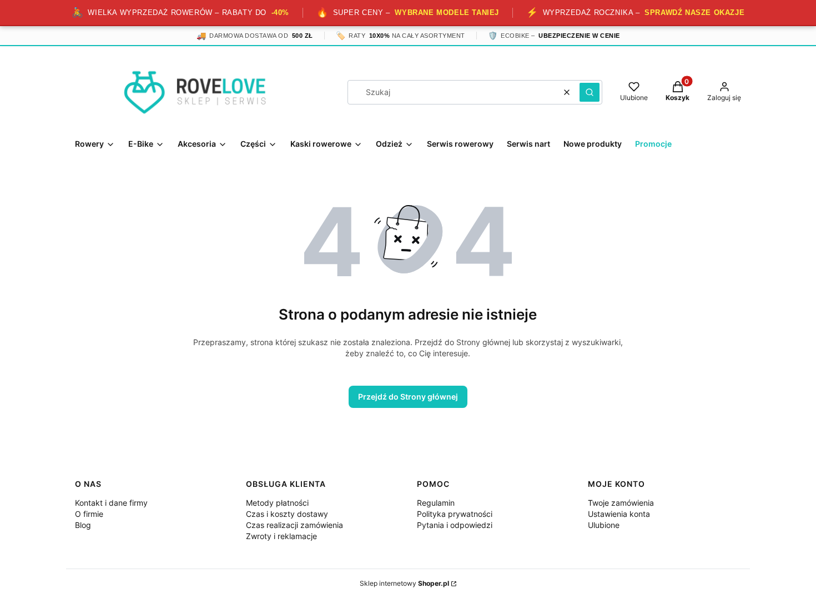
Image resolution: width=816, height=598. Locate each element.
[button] (590, 92)
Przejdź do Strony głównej (408, 396)
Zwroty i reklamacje (281, 536)
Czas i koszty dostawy (287, 514)
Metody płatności (277, 502)
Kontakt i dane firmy (111, 502)
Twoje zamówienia (621, 502)
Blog (83, 525)
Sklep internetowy (404, 583)
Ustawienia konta (619, 514)
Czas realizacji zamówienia (294, 525)
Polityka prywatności (454, 514)
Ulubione (603, 525)
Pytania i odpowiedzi (454, 525)
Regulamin (436, 502)
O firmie (89, 514)
